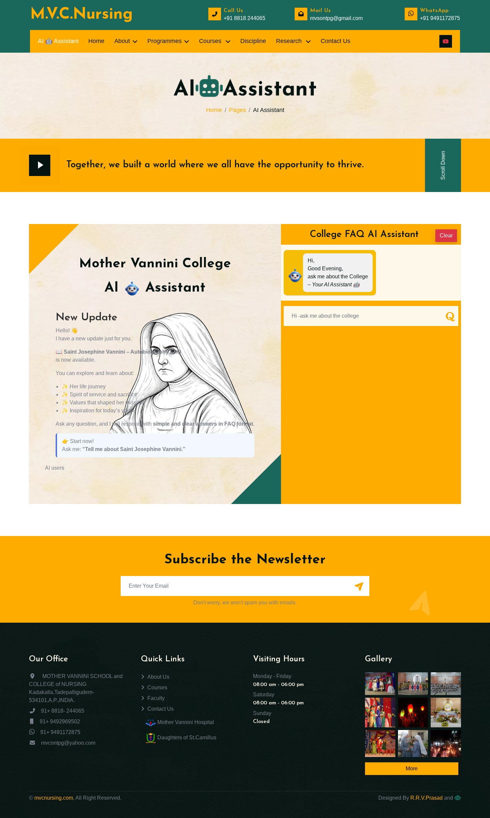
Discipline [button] (253, 41)
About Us (158, 677)
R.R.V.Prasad (426, 798)
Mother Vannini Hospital (185, 722)
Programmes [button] (164, 41)
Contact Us (160, 709)
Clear (446, 235)
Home (214, 110)
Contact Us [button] (335, 41)
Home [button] (96, 41)
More (412, 768)
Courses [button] (211, 41)
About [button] (122, 41)
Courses (157, 687)
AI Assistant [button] (58, 41)
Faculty (156, 698)
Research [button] (289, 41)
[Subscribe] (359, 587)
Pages (237, 110)
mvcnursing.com (53, 798)
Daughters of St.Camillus (186, 737)
